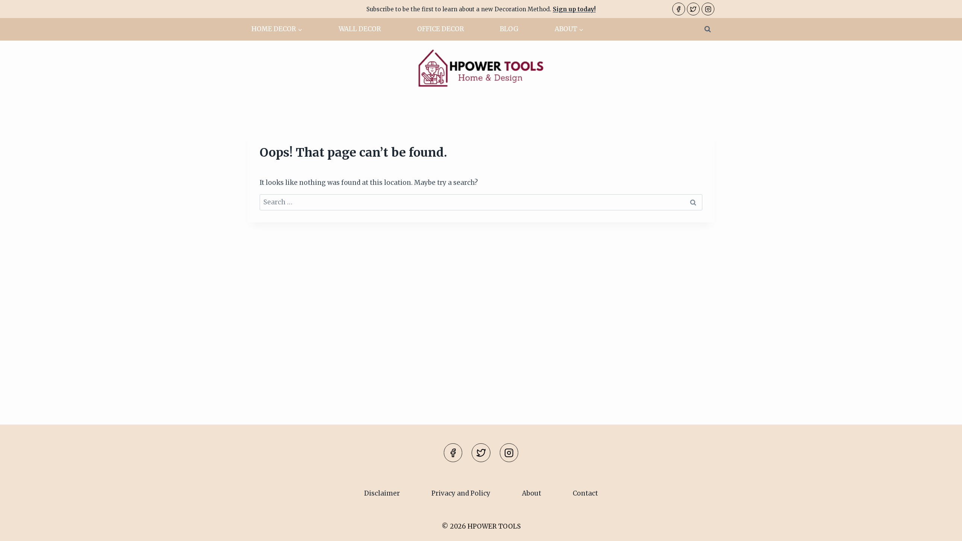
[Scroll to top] (943, 529)
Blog (509, 29)
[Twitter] (693, 9)
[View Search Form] (707, 29)
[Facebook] (678, 9)
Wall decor (360, 29)
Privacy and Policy (460, 493)
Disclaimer (382, 493)
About (531, 493)
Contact (585, 493)
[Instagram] (708, 9)
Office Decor (440, 29)
